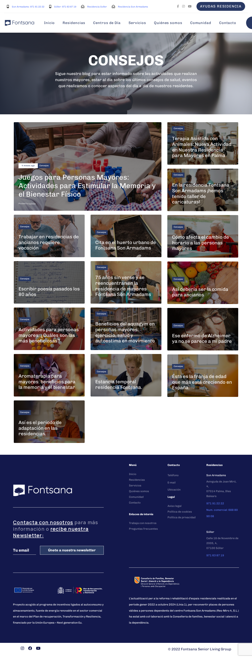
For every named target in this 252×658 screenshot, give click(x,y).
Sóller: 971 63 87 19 (65, 6)
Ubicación (174, 489)
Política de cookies (180, 511)
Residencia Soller (97, 6)
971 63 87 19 (215, 555)
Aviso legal (175, 506)
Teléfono (173, 475)
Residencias (74, 23)
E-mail (172, 482)
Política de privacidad (181, 517)
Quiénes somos (168, 23)
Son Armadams (216, 475)
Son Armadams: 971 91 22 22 (28, 6)
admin (32, 203)
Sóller (210, 532)
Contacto (227, 23)
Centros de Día (107, 23)
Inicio (49, 23)
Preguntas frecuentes (143, 528)
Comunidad (200, 23)
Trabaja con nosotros (143, 523)
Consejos (44, 165)
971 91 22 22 (215, 503)
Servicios (137, 23)
